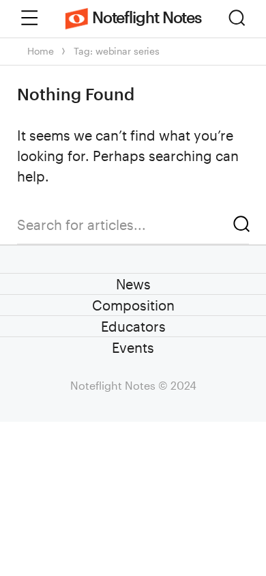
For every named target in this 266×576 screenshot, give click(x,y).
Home (40, 51)
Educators (133, 326)
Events (133, 347)
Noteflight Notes (146, 17)
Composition (133, 305)
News (133, 284)
